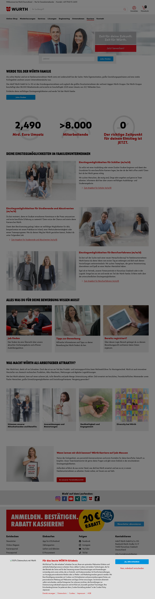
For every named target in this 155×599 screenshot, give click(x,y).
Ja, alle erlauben (132, 562)
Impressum (81, 593)
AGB (89, 593)
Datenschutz (62, 593)
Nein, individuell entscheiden (132, 568)
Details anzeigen (49, 593)
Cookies (72, 593)
